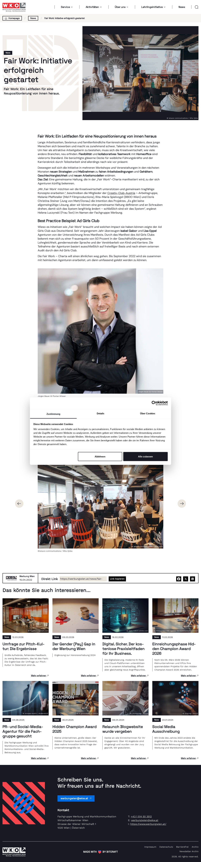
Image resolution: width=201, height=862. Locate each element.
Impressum (150, 847)
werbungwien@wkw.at (74, 798)
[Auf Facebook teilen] (178, 578)
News (33, 18)
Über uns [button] (120, 7)
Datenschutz (166, 847)
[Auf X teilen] (185, 578)
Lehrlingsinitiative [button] (152, 7)
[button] (194, 7)
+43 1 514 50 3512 (141, 816)
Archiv (195, 847)
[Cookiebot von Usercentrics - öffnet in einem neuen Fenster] (154, 403)
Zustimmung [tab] (53, 413)
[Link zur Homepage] (14, 7)
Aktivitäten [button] (92, 7)
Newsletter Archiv (188, 851)
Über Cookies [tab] (147, 413)
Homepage (14, 18)
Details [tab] (100, 413)
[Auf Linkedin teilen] (192, 578)
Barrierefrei (182, 847)
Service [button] (65, 7)
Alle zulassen (145, 456)
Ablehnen (100, 456)
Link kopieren (117, 578)
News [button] (182, 7)
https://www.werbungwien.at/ (148, 824)
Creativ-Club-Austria (121, 193)
